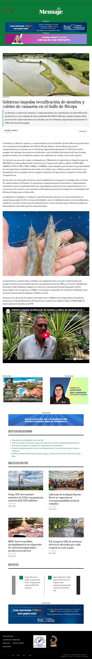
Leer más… (12, 506)
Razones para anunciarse (11, 640)
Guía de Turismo (18, 643)
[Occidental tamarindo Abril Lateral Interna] (23, 390)
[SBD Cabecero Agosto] (46, 39)
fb (18, 655)
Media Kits (6, 643)
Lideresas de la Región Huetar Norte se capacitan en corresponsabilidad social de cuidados (65, 499)
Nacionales (6, 97)
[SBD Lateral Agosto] (69, 391)
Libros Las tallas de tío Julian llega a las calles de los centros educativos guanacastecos (46, 443)
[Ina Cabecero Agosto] (46, 27)
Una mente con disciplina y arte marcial (27, 440)
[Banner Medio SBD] (46, 420)
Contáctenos (7, 646)
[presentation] (13, 585)
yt (24, 655)
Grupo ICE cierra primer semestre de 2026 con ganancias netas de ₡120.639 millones (25, 497)
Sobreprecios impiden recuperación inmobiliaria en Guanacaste (37, 446)
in (29, 655)
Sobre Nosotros (8, 636)
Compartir (82, 131)
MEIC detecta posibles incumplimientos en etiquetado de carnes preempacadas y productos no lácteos (25, 546)
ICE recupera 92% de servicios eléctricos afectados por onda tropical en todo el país (65, 544)
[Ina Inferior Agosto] (46, 614)
